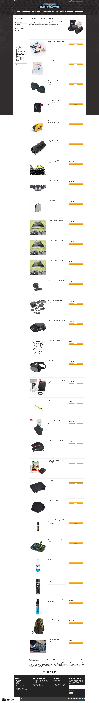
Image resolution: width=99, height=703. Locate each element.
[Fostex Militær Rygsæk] (38, 627)
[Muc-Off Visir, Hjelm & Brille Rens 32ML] (38, 607)
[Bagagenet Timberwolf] (38, 348)
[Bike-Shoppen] (49, 6)
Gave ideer (18, 44)
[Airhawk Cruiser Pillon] (38, 487)
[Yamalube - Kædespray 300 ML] (38, 527)
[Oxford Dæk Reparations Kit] (38, 48)
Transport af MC (19, 48)
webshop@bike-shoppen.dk (23, 686)
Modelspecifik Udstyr (20, 24)
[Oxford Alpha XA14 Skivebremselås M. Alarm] (38, 128)
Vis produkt (76, 44)
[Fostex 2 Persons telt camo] (38, 268)
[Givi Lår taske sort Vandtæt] (38, 288)
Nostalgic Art (19, 45)
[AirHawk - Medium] (38, 507)
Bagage (17, 30)
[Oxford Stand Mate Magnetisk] (38, 88)
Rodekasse (18, 56)
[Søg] (19, 5)
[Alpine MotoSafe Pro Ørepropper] (38, 467)
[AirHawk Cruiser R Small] (38, 447)
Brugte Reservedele (19, 39)
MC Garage (18, 49)
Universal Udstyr (19, 26)
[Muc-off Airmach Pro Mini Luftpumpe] (38, 108)
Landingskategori (19, 59)
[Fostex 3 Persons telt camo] (38, 248)
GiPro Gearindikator (20, 58)
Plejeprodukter (18, 34)
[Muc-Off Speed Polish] (38, 587)
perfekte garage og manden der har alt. (21, 52)
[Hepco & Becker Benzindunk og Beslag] (38, 388)
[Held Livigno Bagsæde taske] (38, 328)
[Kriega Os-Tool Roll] (38, 148)
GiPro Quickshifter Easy (20, 57)
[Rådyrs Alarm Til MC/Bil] (38, 68)
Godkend (70, 692)
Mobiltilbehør (18, 36)
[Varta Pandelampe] (38, 188)
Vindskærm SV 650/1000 (11, 699)
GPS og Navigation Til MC (21, 53)
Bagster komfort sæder (20, 43)
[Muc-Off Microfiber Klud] (38, 647)
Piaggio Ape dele (19, 55)
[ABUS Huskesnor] (38, 408)
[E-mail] (77, 687)
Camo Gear (18, 46)
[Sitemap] (85, 695)
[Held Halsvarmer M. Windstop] (38, 428)
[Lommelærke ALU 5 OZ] (38, 208)
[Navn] (77, 685)
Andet (16, 41)
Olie (16, 32)
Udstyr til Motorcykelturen (21, 54)
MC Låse (17, 50)
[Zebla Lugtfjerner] (38, 567)
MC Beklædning (18, 22)
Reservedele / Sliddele (20, 28)
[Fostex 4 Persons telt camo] (38, 228)
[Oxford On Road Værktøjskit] (38, 547)
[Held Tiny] (38, 368)
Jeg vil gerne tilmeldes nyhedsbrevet (78, 690)
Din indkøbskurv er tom (78, 6)
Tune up (17, 60)
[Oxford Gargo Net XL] (38, 168)
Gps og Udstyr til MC (20, 47)
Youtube (20, 698)
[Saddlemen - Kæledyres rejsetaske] (38, 308)
